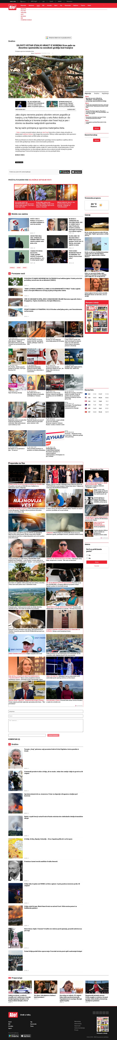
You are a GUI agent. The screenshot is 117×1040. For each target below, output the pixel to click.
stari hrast (45, 132)
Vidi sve (97, 128)
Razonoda (68, 5)
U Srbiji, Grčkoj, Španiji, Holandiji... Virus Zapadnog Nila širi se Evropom (48, 839)
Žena (31, 1026)
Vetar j (18, 132)
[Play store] (64, 172)
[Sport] (59, 1)
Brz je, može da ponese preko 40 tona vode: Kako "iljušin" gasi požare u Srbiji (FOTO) (96, 234)
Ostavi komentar (53, 735)
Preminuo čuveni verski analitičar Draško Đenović (41, 861)
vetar (18, 267)
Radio (89, 5)
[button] (55, 53)
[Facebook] (94, 1012)
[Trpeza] (51, 1)
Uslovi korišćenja (79, 1028)
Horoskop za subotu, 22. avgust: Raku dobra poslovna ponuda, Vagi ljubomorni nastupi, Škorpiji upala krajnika (71, 998)
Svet (22, 14)
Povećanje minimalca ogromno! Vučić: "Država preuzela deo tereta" (96, 118)
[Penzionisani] (69, 1)
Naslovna (31, 5)
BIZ (43, 5)
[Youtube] (104, 1012)
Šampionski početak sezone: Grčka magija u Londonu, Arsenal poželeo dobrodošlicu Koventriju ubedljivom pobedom (96, 998)
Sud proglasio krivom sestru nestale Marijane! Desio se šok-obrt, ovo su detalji (96, 294)
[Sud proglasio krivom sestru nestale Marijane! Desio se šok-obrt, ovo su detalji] (97, 285)
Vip (61, 5)
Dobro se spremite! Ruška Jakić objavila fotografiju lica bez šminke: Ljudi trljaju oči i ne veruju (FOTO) (96, 275)
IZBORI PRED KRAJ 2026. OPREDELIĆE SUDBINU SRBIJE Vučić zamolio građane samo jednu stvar (37, 239)
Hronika (49, 5)
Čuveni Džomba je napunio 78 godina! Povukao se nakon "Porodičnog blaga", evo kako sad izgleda (97, 112)
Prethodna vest (20, 109)
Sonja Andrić (38, 53)
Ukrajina (23, 12)
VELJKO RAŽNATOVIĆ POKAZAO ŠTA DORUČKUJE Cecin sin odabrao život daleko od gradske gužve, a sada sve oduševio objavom (35, 104)
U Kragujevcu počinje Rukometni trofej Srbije (96, 122)
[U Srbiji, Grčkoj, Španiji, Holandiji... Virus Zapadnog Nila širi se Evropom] (15, 848)
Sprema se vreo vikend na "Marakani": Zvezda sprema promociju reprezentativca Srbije (96, 99)
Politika (23, 10)
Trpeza (83, 5)
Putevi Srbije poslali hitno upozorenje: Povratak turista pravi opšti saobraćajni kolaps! (53, 951)
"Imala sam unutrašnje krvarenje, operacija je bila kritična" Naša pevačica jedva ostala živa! (97, 106)
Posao (76, 1030)
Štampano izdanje (26, 20)
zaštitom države (28, 134)
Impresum (77, 1026)
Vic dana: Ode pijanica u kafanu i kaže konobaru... (45, 996)
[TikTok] (100, 1012)
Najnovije (23, 5)
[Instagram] (97, 1012)
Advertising (77, 1023)
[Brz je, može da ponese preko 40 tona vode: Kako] (97, 224)
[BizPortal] (22, 1)
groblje (12, 267)
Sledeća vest (71, 109)
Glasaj (96, 562)
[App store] (76, 172)
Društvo (23, 9)
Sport (55, 5)
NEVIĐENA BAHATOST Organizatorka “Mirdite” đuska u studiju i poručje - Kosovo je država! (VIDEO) (66, 104)
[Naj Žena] (43, 1)
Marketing (77, 1021)
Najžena (75, 5)
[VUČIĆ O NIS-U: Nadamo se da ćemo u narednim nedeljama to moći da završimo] (18, 224)
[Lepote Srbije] (34, 1)
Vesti (38, 5)
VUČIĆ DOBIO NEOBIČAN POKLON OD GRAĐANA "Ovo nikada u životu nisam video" (75, 254)
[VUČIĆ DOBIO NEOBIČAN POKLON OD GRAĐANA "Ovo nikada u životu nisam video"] (57, 256)
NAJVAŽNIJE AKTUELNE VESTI (40, 180)
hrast (24, 267)
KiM (22, 18)
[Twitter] (107, 1012)
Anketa (87, 544)
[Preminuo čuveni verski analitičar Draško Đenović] (15, 871)
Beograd (23, 16)
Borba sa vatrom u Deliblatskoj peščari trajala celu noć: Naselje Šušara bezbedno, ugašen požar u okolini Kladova (96, 254)
